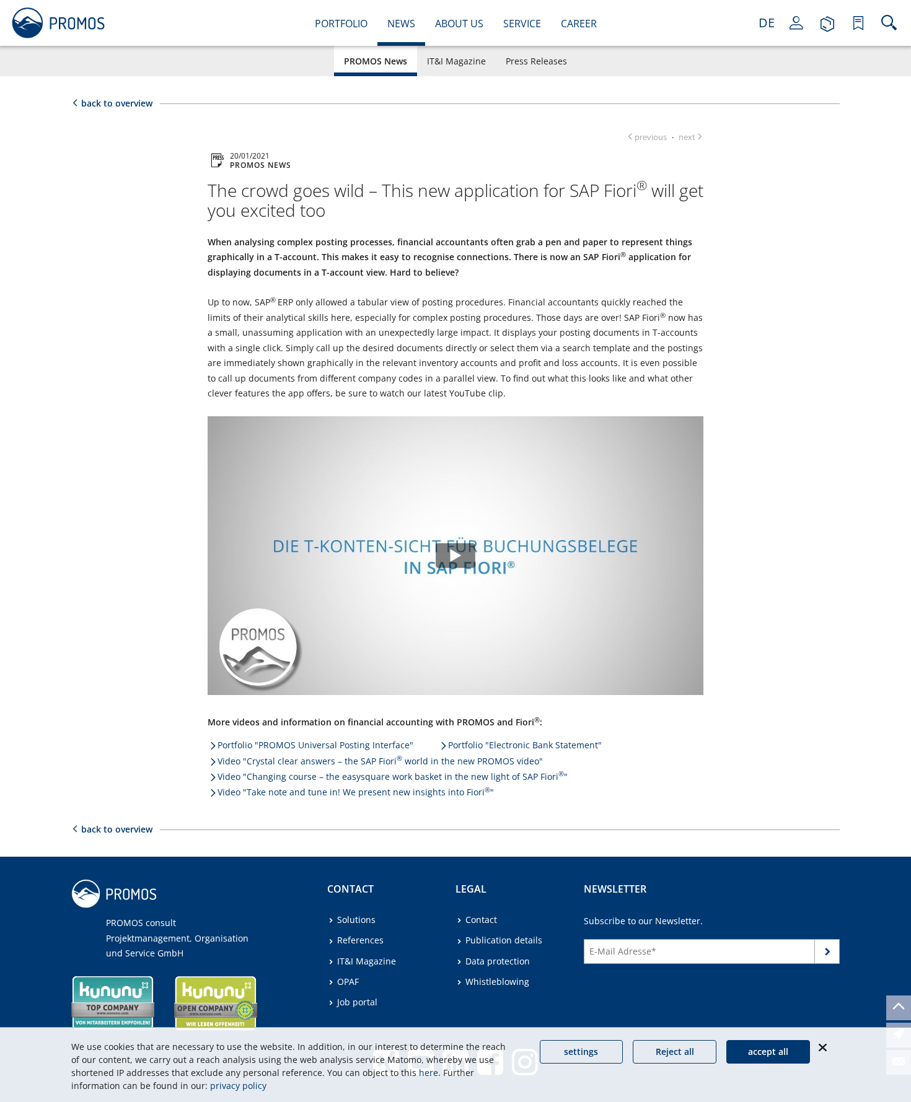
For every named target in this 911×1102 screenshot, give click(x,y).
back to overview (116, 103)
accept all (768, 1051)
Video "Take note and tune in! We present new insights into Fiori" (356, 792)
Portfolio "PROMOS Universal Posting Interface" (315, 745)
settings (581, 1051)
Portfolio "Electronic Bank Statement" (525, 745)
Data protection (497, 961)
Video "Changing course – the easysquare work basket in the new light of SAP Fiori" (393, 776)
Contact (481, 919)
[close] (822, 1047)
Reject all (675, 1051)
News (401, 23)
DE (767, 22)
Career (579, 23)
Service (522, 23)
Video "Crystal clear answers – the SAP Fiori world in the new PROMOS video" (380, 761)
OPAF (348, 981)
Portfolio (341, 23)
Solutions (356, 919)
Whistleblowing (497, 981)
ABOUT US (459, 23)
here (428, 1072)
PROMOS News (375, 61)
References (360, 940)
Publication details (503, 940)
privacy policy (238, 1085)
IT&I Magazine (456, 61)
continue (827, 954)
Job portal (357, 1002)
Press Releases (536, 61)
